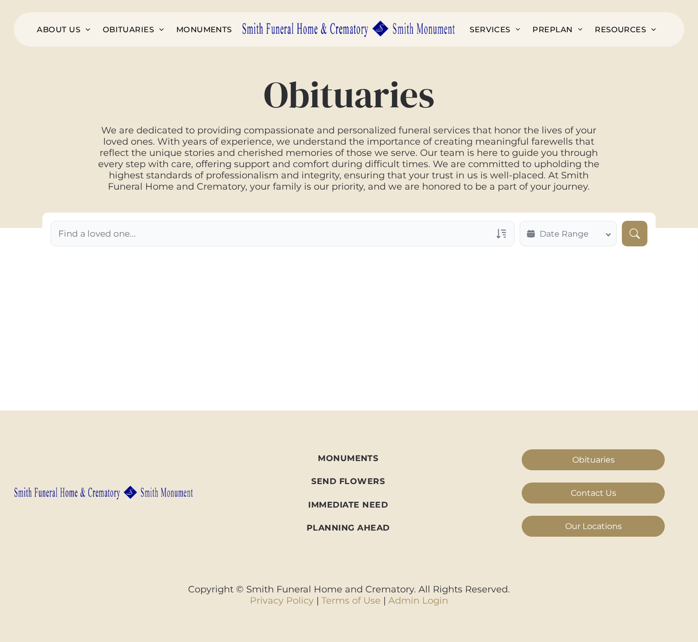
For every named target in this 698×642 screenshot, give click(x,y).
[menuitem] (63, 29)
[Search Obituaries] (634, 233)
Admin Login (418, 600)
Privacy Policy (282, 600)
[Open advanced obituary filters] (501, 233)
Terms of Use (351, 600)
